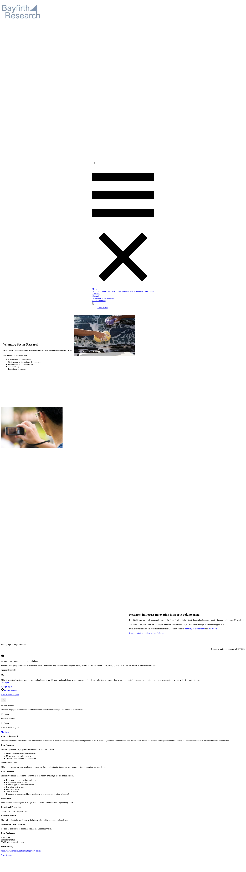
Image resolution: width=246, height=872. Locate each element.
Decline (5, 670)
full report (213, 629)
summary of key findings (194, 629)
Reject (9, 687)
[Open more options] (93, 303)
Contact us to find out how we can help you (147, 633)
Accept (12, 670)
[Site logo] (21, 23)
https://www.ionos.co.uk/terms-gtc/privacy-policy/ (21, 851)
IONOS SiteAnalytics (10, 695)
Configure (5, 682)
